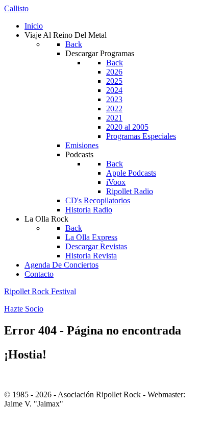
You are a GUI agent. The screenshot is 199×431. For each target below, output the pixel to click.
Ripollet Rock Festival (40, 291)
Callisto (16, 8)
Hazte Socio (23, 308)
